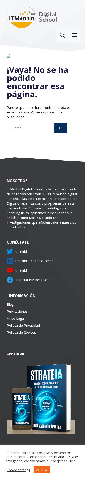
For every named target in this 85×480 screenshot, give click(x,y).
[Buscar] (60, 128)
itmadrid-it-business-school (34, 261)
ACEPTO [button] (41, 470)
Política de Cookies (21, 332)
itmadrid (21, 251)
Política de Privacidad (23, 325)
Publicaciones (17, 311)
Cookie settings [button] (18, 470)
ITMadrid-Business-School (34, 280)
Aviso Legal (15, 318)
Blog (10, 304)
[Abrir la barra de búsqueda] (62, 35)
